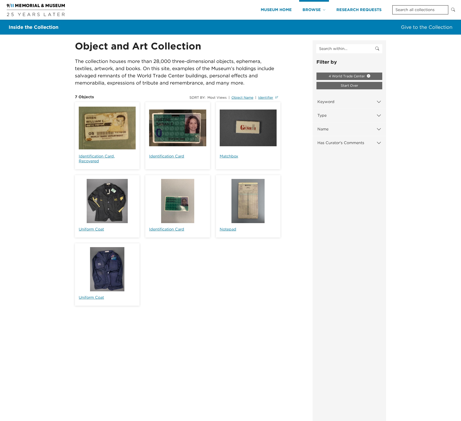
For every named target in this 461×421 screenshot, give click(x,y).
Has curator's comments (340, 142)
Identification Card (166, 156)
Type (322, 115)
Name (322, 129)
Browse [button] (312, 9)
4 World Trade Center (347, 76)
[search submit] (377, 48)
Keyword (325, 101)
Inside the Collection (33, 27)
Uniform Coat (91, 229)
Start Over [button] (349, 85)
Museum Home (276, 9)
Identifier (265, 97)
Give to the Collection (426, 27)
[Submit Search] (453, 9)
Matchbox (229, 156)
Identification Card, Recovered (97, 158)
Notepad (228, 229)
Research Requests (359, 9)
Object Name (242, 97)
